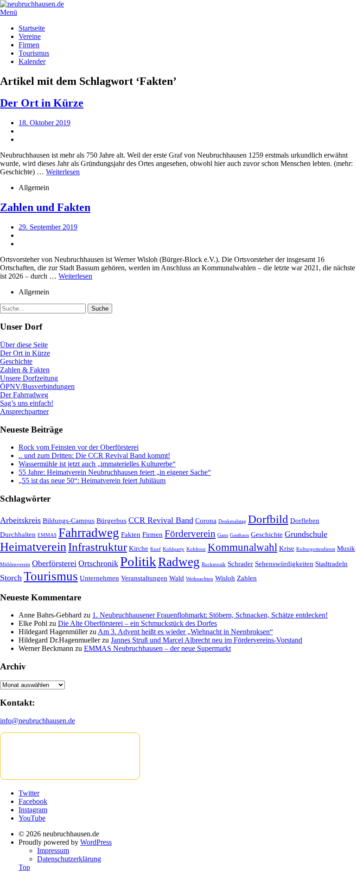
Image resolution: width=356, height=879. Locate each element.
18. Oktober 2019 (44, 123)
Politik (138, 561)
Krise (286, 548)
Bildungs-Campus (69, 520)
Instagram (33, 810)
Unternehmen (99, 578)
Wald (176, 578)
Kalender (32, 61)
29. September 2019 (48, 227)
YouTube (32, 818)
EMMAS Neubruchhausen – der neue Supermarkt (157, 648)
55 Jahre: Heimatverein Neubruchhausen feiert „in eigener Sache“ (115, 472)
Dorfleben (304, 520)
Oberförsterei (54, 563)
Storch (11, 577)
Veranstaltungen (144, 578)
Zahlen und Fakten (45, 207)
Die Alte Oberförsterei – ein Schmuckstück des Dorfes (137, 623)
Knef (155, 549)
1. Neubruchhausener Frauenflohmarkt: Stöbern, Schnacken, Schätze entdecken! (210, 615)
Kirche (138, 548)
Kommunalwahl (242, 547)
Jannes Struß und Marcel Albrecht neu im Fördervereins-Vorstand (206, 640)
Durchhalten (18, 534)
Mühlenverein (15, 564)
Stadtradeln (331, 563)
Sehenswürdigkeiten (284, 563)
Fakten (130, 534)
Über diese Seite (24, 345)
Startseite (32, 28)
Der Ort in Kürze (41, 103)
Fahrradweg (88, 533)
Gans (222, 535)
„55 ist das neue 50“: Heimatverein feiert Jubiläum (92, 480)
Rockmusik (214, 564)
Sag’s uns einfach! (26, 403)
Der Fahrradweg (24, 395)
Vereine (30, 36)
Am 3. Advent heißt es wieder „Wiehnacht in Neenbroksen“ (185, 632)
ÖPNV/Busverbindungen (37, 386)
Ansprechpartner (24, 411)
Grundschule (306, 534)
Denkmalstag (232, 521)
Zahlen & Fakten (25, 370)
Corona (205, 520)
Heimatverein (33, 547)
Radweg (179, 562)
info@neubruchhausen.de (37, 721)
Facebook (33, 801)
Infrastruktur (97, 547)
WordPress (96, 842)
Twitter (29, 793)
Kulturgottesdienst (315, 549)
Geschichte (16, 361)
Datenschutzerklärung (69, 859)
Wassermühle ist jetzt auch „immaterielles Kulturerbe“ (97, 464)
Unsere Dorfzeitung (29, 378)
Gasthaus (239, 535)
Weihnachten (199, 578)
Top (24, 867)
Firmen (29, 45)
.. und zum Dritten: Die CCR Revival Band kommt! (94, 455)
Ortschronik (98, 563)
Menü (8, 12)
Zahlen (247, 578)
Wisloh (225, 578)
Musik (346, 548)
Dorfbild (268, 519)
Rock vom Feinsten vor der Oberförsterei (79, 447)
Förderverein (190, 534)
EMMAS (47, 535)
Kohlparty (173, 549)
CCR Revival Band (160, 520)
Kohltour (196, 549)
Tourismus (34, 53)
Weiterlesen (63, 172)
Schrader (240, 563)
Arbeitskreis (20, 520)
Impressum (53, 850)
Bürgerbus (111, 520)
